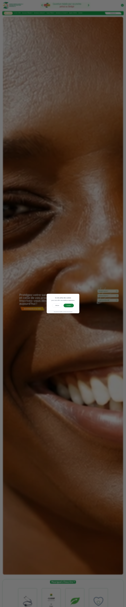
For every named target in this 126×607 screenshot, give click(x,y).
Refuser (57, 305)
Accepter (69, 305)
